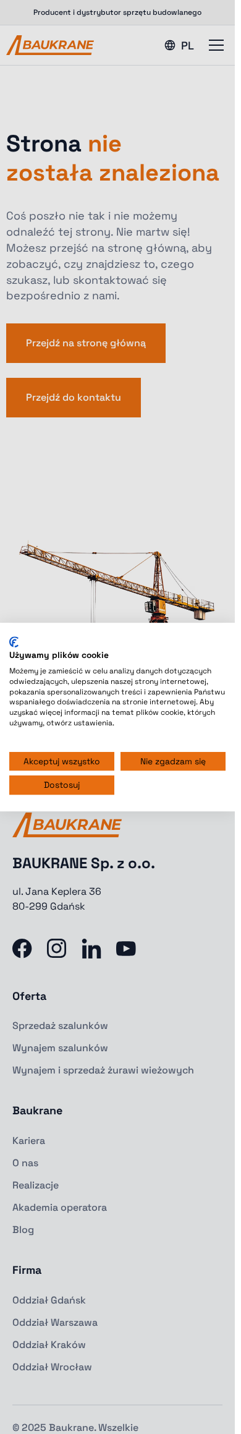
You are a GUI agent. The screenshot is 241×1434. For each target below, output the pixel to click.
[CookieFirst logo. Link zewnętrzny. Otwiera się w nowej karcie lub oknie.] (14, 641)
